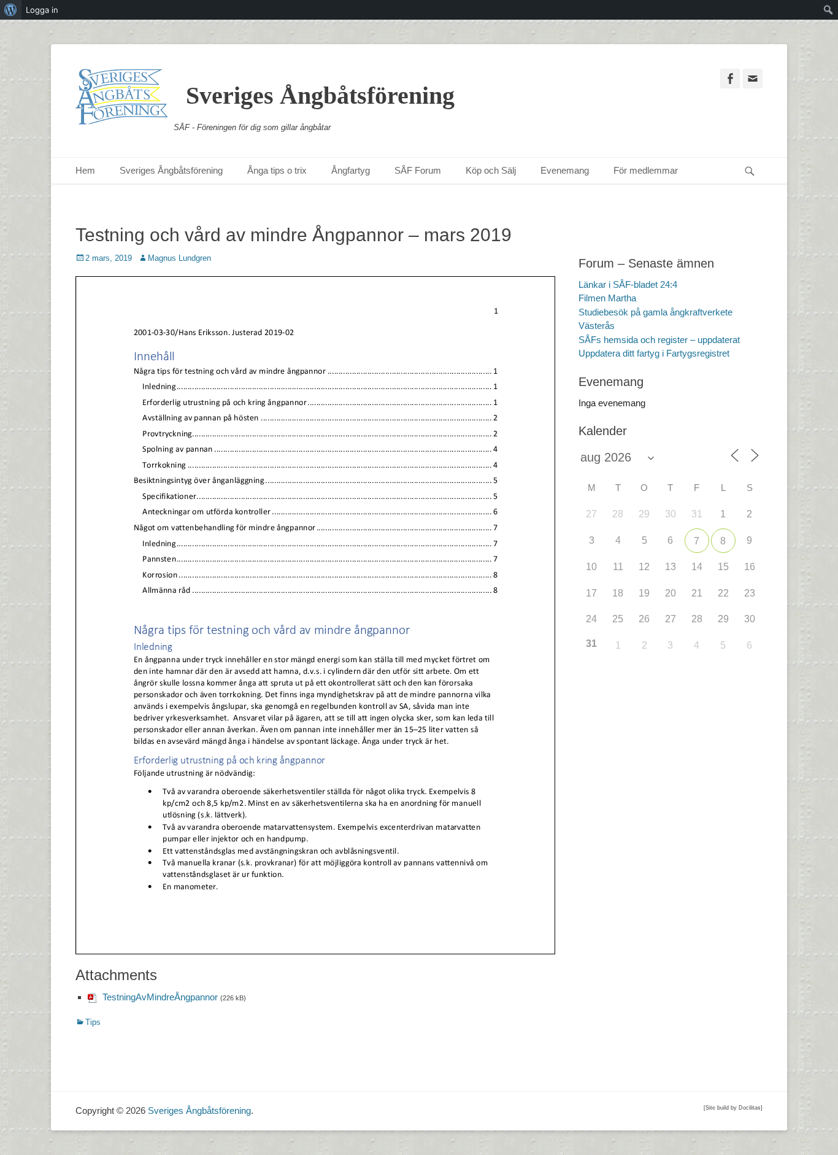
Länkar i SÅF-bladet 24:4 (628, 284)
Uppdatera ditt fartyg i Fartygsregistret (654, 353)
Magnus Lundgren (179, 258)
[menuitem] (10, 10)
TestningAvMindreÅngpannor (160, 997)
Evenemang (564, 170)
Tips (93, 1022)
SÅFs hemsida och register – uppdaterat (659, 339)
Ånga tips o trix (277, 170)
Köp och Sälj (491, 170)
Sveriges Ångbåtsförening (320, 95)
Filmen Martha (607, 298)
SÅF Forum (417, 170)
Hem (85, 170)
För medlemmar (645, 170)
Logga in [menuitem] (42, 10)
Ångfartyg (350, 170)
